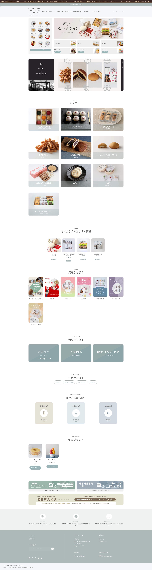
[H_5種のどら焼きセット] (83, 245)
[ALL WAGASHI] (43, 121)
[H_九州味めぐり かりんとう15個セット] (68, 245)
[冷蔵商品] (76, 414)
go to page (57, 51)
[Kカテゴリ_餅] (76, 177)
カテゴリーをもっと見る (40, 49)
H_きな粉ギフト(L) (98, 254)
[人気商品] (76, 354)
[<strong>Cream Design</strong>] (52, 451)
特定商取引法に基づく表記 (79, 545)
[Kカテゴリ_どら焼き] (76, 149)
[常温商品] (44, 414)
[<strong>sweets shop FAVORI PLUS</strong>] (35, 451)
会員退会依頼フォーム (103, 541)
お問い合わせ (76, 539)
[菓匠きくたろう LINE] (38, 558)
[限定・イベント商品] (108, 354)
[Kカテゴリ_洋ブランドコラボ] (43, 206)
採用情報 (75, 546)
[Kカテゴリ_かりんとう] (43, 149)
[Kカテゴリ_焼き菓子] (108, 121)
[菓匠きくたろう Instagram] (32, 558)
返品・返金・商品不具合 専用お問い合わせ (82, 541)
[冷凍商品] (108, 414)
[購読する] (52, 549)
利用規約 (23, 567)
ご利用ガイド (76, 538)
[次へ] (90, 4)
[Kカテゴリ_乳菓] (108, 149)
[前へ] (61, 4)
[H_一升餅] (54, 245)
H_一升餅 (54, 254)
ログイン (100, 538)
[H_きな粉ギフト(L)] (98, 245)
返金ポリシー (19, 567)
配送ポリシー (27, 567)
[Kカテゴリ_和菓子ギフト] (108, 177)
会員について (101, 539)
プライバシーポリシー (78, 543)
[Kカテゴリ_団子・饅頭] (43, 177)
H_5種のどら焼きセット (83, 254)
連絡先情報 (31, 567)
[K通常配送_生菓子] (76, 121)
